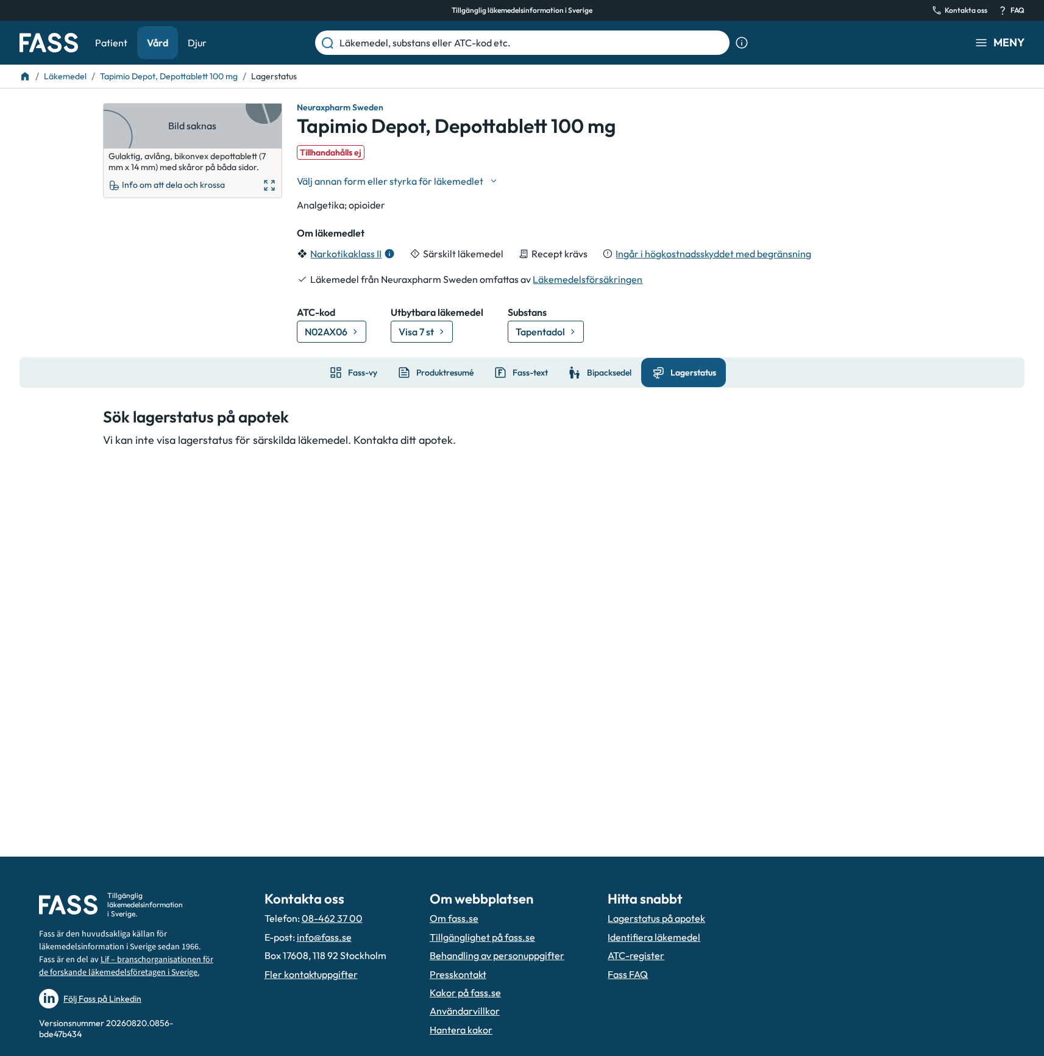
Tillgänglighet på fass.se (482, 937)
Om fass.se (454, 918)
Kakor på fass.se (465, 992)
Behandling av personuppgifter (497, 955)
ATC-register (636, 955)
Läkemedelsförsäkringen (587, 279)
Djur (197, 43)
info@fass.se (324, 937)
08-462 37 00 (332, 918)
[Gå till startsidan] (49, 42)
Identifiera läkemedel (654, 937)
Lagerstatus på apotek (656, 918)
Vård (157, 43)
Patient (111, 43)
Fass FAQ (628, 974)
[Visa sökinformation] (741, 42)
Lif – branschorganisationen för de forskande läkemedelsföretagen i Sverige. (126, 966)
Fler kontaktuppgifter (311, 974)
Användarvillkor (465, 1011)
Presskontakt (458, 974)
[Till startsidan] (25, 76)
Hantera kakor (461, 1030)
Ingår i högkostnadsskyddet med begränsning (713, 254)
